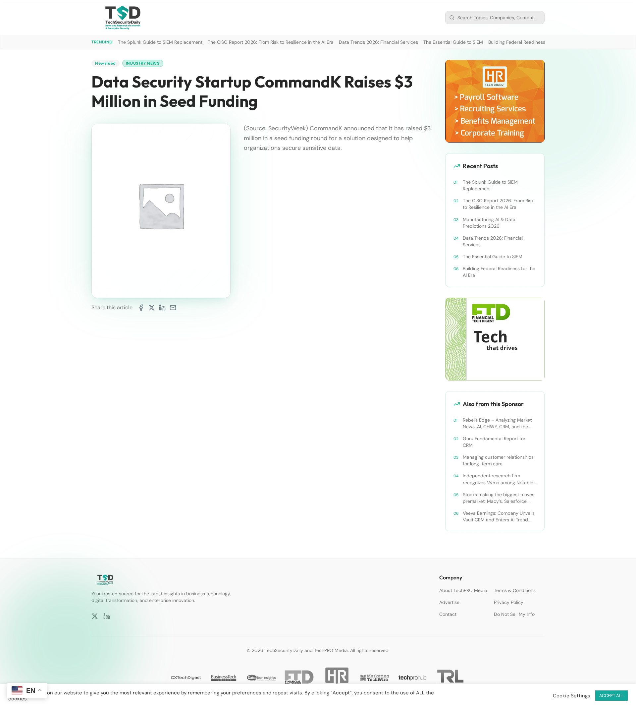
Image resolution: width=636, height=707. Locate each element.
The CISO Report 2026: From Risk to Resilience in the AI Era (271, 42)
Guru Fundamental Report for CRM (494, 442)
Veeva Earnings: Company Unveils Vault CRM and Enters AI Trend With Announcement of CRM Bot (499, 516)
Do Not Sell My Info (514, 614)
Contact (447, 614)
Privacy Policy (508, 602)
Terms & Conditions (515, 590)
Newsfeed (105, 63)
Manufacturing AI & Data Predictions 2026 (489, 222)
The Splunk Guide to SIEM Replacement (160, 42)
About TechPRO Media (463, 590)
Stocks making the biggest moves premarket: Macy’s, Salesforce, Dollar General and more (498, 498)
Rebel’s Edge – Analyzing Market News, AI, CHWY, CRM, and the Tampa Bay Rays (497, 423)
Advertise (449, 602)
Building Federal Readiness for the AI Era (531, 42)
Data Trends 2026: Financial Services (378, 42)
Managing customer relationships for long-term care (498, 460)
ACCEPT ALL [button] (611, 695)
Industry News (143, 63)
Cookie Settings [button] (571, 696)
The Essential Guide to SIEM (453, 42)
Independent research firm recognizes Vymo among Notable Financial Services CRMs (498, 479)
